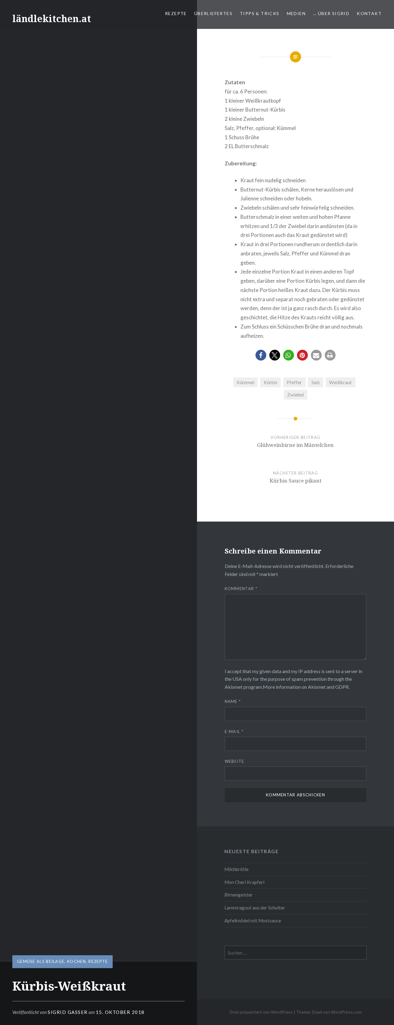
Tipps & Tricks (259, 13)
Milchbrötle (236, 869)
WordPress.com (346, 1012)
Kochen (76, 961)
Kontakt (369, 13)
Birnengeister (238, 894)
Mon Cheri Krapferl (244, 882)
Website (234, 761)
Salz (316, 382)
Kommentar (241, 588)
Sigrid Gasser (68, 1012)
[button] (260, 355)
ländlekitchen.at (51, 18)
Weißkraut (340, 382)
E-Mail (234, 731)
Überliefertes (213, 13)
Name (233, 701)
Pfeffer (294, 382)
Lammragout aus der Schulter (254, 907)
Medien (296, 13)
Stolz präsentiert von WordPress (261, 1012)
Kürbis (270, 382)
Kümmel (245, 382)
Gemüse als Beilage (40, 961)
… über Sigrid (331, 13)
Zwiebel (295, 394)
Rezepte (176, 13)
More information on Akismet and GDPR (306, 687)
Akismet (234, 687)
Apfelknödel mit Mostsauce (252, 920)
